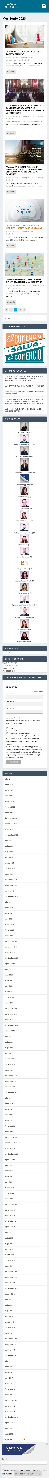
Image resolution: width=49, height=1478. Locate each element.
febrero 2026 (10, 807)
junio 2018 (9, 1305)
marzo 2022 (9, 1059)
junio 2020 (9, 1171)
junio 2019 (9, 1238)
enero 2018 (9, 1333)
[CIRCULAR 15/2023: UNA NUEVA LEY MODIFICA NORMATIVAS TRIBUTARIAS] (24, 210)
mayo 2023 (9, 980)
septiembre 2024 (11, 896)
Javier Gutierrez (20, 285)
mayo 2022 (9, 1048)
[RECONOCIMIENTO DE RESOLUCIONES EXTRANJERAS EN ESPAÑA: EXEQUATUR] (24, 264)
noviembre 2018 (11, 1277)
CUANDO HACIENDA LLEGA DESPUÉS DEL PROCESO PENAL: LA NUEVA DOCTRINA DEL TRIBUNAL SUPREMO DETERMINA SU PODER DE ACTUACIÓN (24, 401)
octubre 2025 (10, 829)
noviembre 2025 (11, 824)
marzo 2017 (9, 1383)
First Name (10, 701)
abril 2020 (9, 1182)
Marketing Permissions (14, 718)
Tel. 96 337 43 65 (9, 671)
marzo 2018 (9, 1322)
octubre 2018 (10, 1283)
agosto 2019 (10, 1227)
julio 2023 (8, 969)
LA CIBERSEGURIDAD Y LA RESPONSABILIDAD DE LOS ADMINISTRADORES (23, 410)
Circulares (39, 232)
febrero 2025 (10, 868)
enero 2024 (9, 936)
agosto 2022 (10, 1031)
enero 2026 (9, 812)
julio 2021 (8, 1098)
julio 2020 (8, 1165)
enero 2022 (9, 1070)
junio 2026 (9, 784)
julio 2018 (8, 1299)
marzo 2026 (9, 801)
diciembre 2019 (11, 1204)
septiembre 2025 (11, 835)
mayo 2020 (9, 1176)
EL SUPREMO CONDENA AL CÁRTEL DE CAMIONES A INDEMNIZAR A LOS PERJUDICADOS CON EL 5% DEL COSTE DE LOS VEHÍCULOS (25, 109)
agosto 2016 (10, 1423)
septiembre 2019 (11, 1221)
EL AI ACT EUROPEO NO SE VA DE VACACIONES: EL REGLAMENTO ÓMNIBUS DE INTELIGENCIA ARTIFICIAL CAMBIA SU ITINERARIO (24, 378)
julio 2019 (8, 1232)
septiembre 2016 (11, 1417)
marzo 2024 (9, 924)
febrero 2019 (10, 1260)
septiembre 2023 (11, 958)
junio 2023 (9, 975)
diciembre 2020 (11, 1137)
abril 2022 (9, 1053)
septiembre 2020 (11, 1154)
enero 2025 (9, 874)
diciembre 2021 (11, 1076)
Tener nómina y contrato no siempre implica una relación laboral (24, 392)
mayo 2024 (9, 913)
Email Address (12, 694)
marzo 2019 (9, 1255)
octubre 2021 (10, 1087)
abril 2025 (9, 857)
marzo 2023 (9, 992)
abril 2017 (9, 1378)
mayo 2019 (9, 1243)
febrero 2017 (10, 1389)
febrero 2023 (10, 997)
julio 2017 (8, 1361)
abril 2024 (9, 919)
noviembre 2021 (11, 1081)
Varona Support (20, 116)
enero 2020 (9, 1199)
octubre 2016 (10, 1411)
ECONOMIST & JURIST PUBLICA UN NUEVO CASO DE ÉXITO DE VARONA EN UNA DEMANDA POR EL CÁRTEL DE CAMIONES (24, 170)
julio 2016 (8, 1428)
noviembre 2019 (11, 1210)
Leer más (11, 72)
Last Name (10, 708)
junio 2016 (9, 1434)
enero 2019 (9, 1266)
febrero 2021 (10, 1126)
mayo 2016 (9, 1439)
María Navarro (20, 58)
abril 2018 (9, 1316)
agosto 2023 (10, 964)
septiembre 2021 (11, 1092)
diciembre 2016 (11, 1400)
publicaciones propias (13, 60)
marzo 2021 (9, 1120)
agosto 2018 (10, 1294)
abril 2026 (9, 796)
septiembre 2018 (11, 1288)
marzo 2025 (9, 863)
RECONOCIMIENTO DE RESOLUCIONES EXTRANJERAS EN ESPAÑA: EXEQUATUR (24, 280)
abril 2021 (9, 1115)
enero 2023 (9, 1003)
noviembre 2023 (11, 947)
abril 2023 (9, 986)
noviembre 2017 (11, 1344)
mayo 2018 (9, 1311)
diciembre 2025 (11, 818)
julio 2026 (8, 779)
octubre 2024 (10, 891)
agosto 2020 (10, 1160)
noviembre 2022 (11, 1014)
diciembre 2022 (11, 1008)
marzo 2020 (9, 1188)
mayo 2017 (9, 1372)
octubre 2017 (10, 1350)
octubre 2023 (10, 952)
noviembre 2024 (11, 885)
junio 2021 (9, 1104)
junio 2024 (9, 908)
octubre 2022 (10, 1020)
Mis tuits (6, 652)
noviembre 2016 (11, 1406)
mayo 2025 (9, 852)
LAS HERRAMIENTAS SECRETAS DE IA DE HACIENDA (24, 386)
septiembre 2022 (11, 1025)
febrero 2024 (10, 930)
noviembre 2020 (11, 1143)
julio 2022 (8, 1036)
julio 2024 (8, 902)
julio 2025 (8, 840)
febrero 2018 (10, 1327)
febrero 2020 (10, 1193)
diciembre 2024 (11, 880)
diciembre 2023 (11, 941)
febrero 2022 (10, 1064)
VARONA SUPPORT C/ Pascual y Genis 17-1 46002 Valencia (12, 665)
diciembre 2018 (11, 1271)
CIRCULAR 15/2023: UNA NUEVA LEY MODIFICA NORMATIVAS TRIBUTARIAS (24, 226)
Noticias (39, 116)
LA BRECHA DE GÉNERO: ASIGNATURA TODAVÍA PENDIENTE (23, 53)
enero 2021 (9, 1132)
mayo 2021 (9, 1109)
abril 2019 (9, 1249)
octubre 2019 (10, 1216)
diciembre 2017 (11, 1339)
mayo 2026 (9, 790)
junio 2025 (9, 846)
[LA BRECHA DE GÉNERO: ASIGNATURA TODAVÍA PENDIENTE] (24, 36)
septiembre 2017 (11, 1355)
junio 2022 (9, 1042)
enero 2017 (9, 1395)
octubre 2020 (10, 1148)
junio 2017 (9, 1367)
